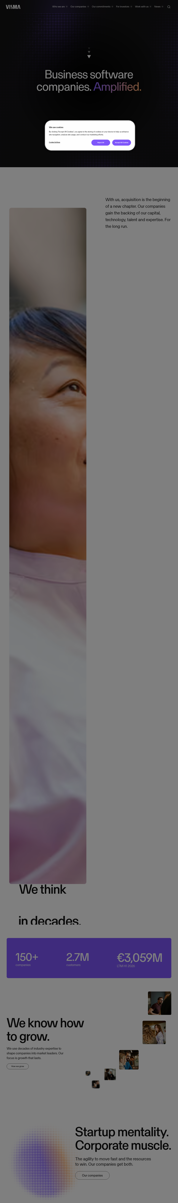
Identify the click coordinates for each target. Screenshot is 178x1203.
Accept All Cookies (121, 143)
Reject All (100, 143)
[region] (90, 135)
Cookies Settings (54, 142)
